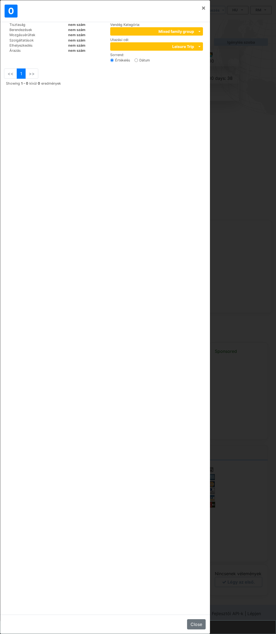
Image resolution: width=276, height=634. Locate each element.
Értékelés (122, 60)
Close (196, 624)
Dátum (144, 60)
